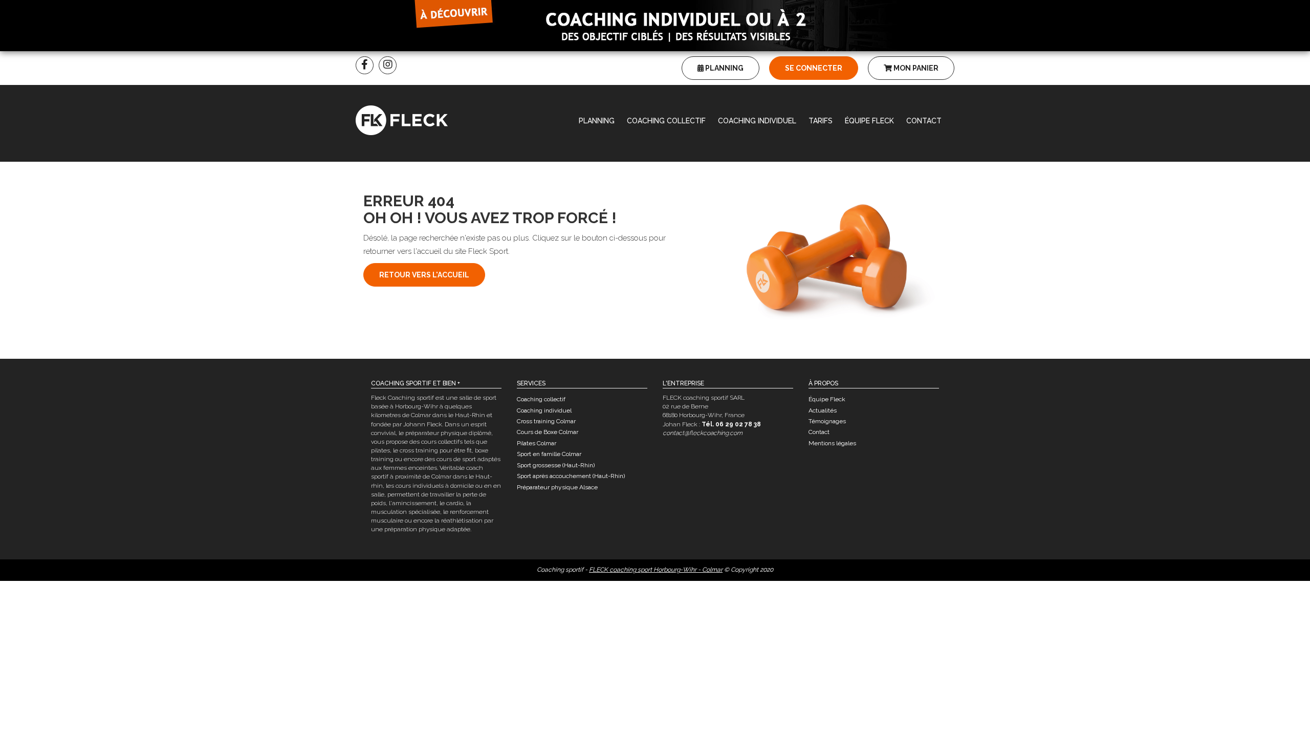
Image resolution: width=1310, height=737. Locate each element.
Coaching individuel (757, 121)
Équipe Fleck (869, 121)
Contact (924, 121)
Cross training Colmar (546, 421)
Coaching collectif (666, 121)
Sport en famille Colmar (549, 454)
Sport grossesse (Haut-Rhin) (556, 465)
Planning (724, 68)
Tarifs (821, 121)
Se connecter (813, 68)
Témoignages (827, 421)
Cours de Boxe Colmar (547, 432)
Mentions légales (832, 443)
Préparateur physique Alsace (557, 487)
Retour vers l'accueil (424, 275)
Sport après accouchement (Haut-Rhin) (571, 476)
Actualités (823, 410)
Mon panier (915, 68)
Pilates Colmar (536, 443)
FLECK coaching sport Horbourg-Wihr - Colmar (656, 569)
